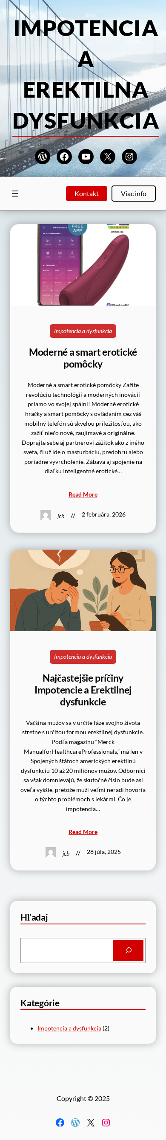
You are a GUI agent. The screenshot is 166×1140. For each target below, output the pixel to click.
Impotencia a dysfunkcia (83, 330)
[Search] (128, 950)
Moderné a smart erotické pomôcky (83, 358)
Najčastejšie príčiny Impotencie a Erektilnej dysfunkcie (83, 690)
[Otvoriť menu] (15, 193)
